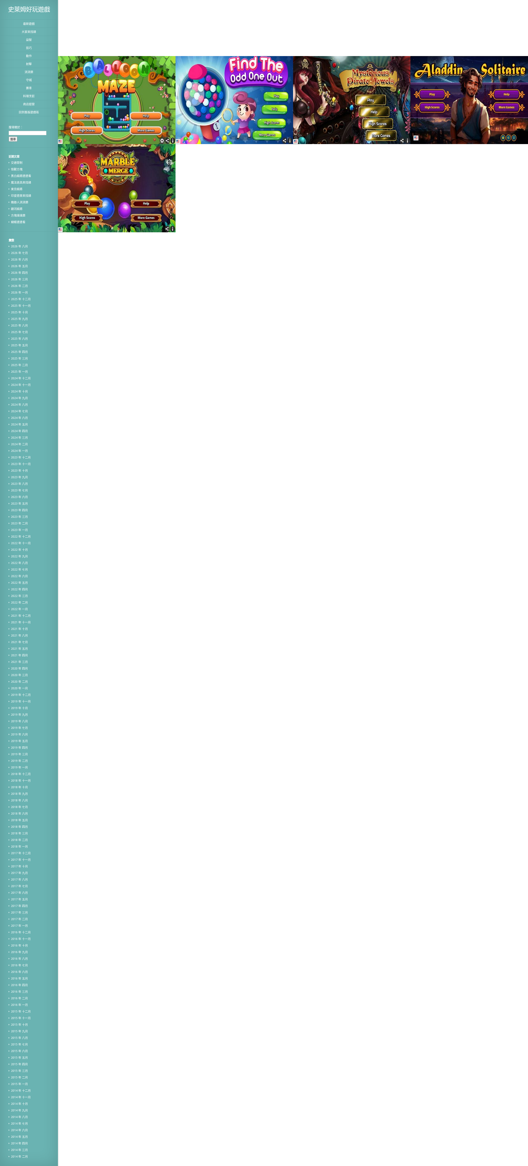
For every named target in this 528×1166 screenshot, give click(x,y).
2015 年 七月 (19, 1044)
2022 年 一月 (19, 609)
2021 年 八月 (19, 635)
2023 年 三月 (19, 517)
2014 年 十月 (19, 1104)
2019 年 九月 (19, 714)
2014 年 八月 (19, 1117)
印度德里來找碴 (21, 195)
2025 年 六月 (19, 339)
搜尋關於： (16, 127)
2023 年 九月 (19, 477)
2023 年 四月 (19, 510)
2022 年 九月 (19, 556)
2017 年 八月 (19, 879)
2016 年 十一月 (21, 939)
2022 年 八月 (19, 563)
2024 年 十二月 (21, 378)
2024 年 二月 (19, 444)
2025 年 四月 (19, 352)
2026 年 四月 (19, 273)
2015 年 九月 (19, 1031)
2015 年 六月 (19, 1051)
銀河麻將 (16, 209)
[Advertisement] (230, 28)
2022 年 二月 (19, 602)
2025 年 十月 (19, 312)
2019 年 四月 (19, 747)
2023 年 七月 (19, 490)
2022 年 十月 (19, 550)
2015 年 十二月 (21, 1011)
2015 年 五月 (19, 1057)
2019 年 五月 (19, 741)
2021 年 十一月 (21, 622)
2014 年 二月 (19, 1156)
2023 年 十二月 (21, 457)
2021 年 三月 (19, 662)
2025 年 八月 (19, 325)
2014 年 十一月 (21, 1097)
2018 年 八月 (19, 800)
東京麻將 (16, 189)
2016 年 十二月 (21, 932)
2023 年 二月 (19, 523)
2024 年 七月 (19, 411)
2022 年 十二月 (21, 536)
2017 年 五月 (19, 899)
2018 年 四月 (19, 827)
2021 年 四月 (19, 655)
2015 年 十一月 (21, 1018)
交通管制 (16, 162)
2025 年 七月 (19, 332)
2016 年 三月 (19, 991)
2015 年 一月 (19, 1084)
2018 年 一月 (19, 846)
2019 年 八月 (19, 721)
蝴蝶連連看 (18, 222)
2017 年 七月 (19, 886)
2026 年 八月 (19, 246)
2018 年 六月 (19, 813)
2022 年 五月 (19, 583)
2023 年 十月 (19, 470)
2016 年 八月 (19, 959)
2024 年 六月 (19, 418)
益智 (29, 40)
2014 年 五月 (19, 1137)
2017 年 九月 (19, 873)
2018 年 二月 (19, 840)
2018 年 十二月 (21, 774)
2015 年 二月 (19, 1077)
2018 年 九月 (19, 794)
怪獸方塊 (16, 169)
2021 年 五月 (19, 649)
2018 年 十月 (19, 787)
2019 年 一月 (19, 767)
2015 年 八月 (19, 1038)
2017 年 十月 (19, 866)
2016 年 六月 (19, 972)
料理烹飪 (29, 96)
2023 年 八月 (19, 484)
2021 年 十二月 (21, 616)
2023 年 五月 (19, 503)
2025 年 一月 (19, 371)
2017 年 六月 (19, 893)
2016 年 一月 (19, 1005)
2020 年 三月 (19, 675)
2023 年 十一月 (21, 464)
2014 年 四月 (19, 1143)
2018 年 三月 (19, 833)
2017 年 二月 (19, 919)
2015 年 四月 (19, 1064)
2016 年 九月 (19, 952)
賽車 (29, 88)
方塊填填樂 (18, 215)
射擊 (29, 64)
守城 (29, 80)
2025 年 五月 (19, 345)
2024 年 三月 (19, 437)
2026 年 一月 (19, 292)
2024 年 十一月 (21, 385)
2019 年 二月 (19, 761)
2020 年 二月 (19, 681)
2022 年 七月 (19, 569)
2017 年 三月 (19, 912)
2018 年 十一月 (21, 780)
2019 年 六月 (19, 734)
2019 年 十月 (19, 708)
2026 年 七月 (19, 253)
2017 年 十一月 (21, 860)
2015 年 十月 (19, 1024)
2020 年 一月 (19, 688)
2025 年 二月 (19, 365)
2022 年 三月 (19, 596)
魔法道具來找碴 (21, 182)
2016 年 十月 (19, 945)
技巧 (29, 48)
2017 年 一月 (19, 926)
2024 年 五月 (19, 424)
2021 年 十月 (19, 629)
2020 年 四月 (19, 668)
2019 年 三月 (19, 754)
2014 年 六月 (19, 1130)
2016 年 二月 (19, 998)
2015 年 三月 (19, 1071)
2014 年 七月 (19, 1123)
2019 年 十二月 (21, 695)
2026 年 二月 (19, 286)
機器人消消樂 (19, 202)
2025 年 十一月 (21, 306)
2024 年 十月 (19, 391)
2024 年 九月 (19, 398)
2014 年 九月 (19, 1110)
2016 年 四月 (19, 985)
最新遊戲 (29, 24)
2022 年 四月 (19, 589)
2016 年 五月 (19, 978)
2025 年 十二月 (21, 299)
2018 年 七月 (19, 807)
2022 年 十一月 (21, 543)
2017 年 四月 (19, 906)
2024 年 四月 (19, 431)
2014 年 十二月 (21, 1090)
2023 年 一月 (19, 530)
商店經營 (29, 104)
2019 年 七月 (19, 728)
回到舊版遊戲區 (29, 112)
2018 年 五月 (19, 820)
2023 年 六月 (19, 497)
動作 (29, 56)
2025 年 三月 (19, 358)
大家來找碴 (29, 32)
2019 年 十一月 (21, 701)
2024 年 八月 (19, 404)
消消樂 (29, 72)
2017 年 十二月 (21, 853)
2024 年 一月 (19, 451)
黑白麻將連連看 (21, 176)
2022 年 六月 (19, 576)
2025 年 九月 (19, 319)
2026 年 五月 (19, 266)
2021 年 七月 (19, 642)
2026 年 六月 (19, 259)
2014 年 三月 (19, 1150)
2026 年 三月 (19, 279)
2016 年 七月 (19, 965)
